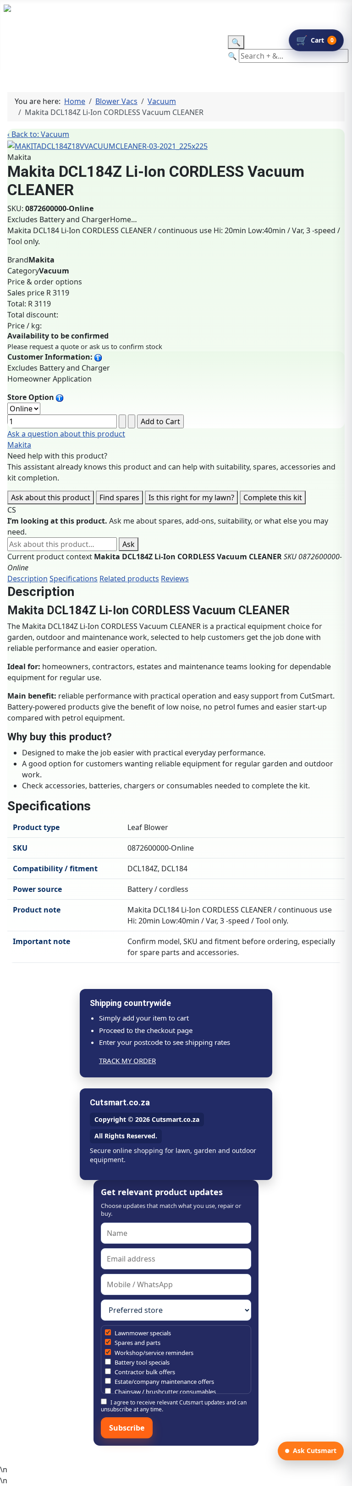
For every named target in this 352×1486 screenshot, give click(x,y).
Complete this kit (272, 497)
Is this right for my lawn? (191, 497)
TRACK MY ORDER (127, 1060)
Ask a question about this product (66, 434)
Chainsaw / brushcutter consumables (164, 1391)
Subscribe (126, 1428)
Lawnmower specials (142, 1333)
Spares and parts (136, 1342)
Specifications (74, 579)
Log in (198, 14)
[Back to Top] (340, 1474)
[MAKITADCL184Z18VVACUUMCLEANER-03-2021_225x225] (107, 145)
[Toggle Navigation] (10, 41)
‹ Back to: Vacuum (38, 134)
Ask (128, 544)
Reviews (175, 579)
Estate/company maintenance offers (163, 1381)
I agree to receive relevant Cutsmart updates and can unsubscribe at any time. (174, 1406)
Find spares (119, 497)
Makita (19, 445)
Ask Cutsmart (314, 1450)
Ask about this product (50, 497)
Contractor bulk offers (144, 1372)
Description (27, 579)
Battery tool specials (141, 1362)
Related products (129, 579)
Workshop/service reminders (153, 1352)
